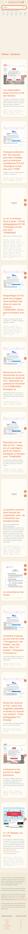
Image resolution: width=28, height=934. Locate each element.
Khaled (10, 250)
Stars (18, 333)
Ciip (16, 326)
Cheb (22, 242)
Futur (11, 861)
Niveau (5, 554)
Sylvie (11, 334)
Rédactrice (19, 331)
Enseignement (16, 548)
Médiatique (21, 470)
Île (10, 793)
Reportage (13, 256)
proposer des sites (15, 897)
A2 (25, 80)
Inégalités (19, 730)
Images (19, 469)
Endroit (5, 111)
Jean (5, 330)
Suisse (5, 334)
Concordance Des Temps (9, 598)
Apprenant (6, 241)
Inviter (5, 250)
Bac (19, 401)
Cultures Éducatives (14, 547)
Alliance (12, 239)
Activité (5, 177)
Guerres (18, 248)
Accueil (7, 920)
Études (5, 550)
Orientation (18, 404)
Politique (5, 331)
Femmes (5, 246)
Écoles (5, 548)
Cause (12, 326)
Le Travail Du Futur (14, 862)
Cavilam (12, 242)
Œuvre (17, 252)
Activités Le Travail (7, 857)
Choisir (5, 403)
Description (11, 403)
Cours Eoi (17, 858)
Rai (21, 253)
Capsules (9, 545)
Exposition (19, 245)
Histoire (10, 249)
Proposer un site (7, 925)
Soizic (20, 256)
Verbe (5, 795)
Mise (15, 250)
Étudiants (11, 550)
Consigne (6, 245)
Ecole (22, 547)
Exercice (16, 111)
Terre (21, 114)
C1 (25, 68)
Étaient (10, 111)
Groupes (12, 248)
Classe (12, 177)
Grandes (5, 552)
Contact (7, 927)
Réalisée (12, 331)
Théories (18, 665)
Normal (11, 179)
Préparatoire (12, 554)
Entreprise (12, 792)
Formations (6, 551)
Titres (10, 257)
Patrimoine (12, 253)
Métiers (5, 404)
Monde (21, 250)
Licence (11, 552)
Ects (9, 548)
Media (10, 330)
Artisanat (5, 791)
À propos (7, 928)
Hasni (4, 249)
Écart (19, 728)
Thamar (21, 793)
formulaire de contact (21, 899)
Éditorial (12, 327)
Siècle (16, 114)
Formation (18, 550)
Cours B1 (10, 858)
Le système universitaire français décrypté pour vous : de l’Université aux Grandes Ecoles (14, 515)
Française (13, 246)
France (12, 551)
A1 (25, 84)
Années (18, 239)
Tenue (5, 180)
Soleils (5, 257)
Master (17, 552)
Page (5, 253)
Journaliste (6, 470)
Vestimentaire (11, 180)
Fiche (5, 179)
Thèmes (14, 864)
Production (13, 471)
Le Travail (5, 862)
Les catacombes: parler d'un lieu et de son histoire (13, 93)
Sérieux (13, 333)
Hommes (12, 730)
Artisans (11, 791)
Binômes (6, 242)
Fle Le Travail (11, 860)
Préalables (19, 598)
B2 (25, 72)
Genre (19, 246)
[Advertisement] (14, 32)
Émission (18, 327)
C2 (25, 63)
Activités (5, 326)
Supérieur (18, 554)
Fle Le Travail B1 (19, 860)
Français (5, 861)
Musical (5, 252)
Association (18, 791)
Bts (4, 545)
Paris (18, 112)
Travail (20, 864)
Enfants (5, 792)
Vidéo (18, 180)
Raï (17, 253)
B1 (25, 76)
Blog (7, 923)
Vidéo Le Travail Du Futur (8, 865)
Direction (19, 177)
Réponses (6, 256)
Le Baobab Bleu (19, 861)
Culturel (12, 245)
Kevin (22, 111)
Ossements (6, 112)
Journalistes (14, 470)
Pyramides (12, 665)
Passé (10, 114)
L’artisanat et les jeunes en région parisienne (11, 772)
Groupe (5, 248)
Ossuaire (12, 112)
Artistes (18, 241)
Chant (18, 242)
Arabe (13, 241)
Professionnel (19, 179)
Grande (18, 551)
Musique (11, 252)
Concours (5, 547)
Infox (18, 663)
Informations (17, 249)
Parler (5, 114)
